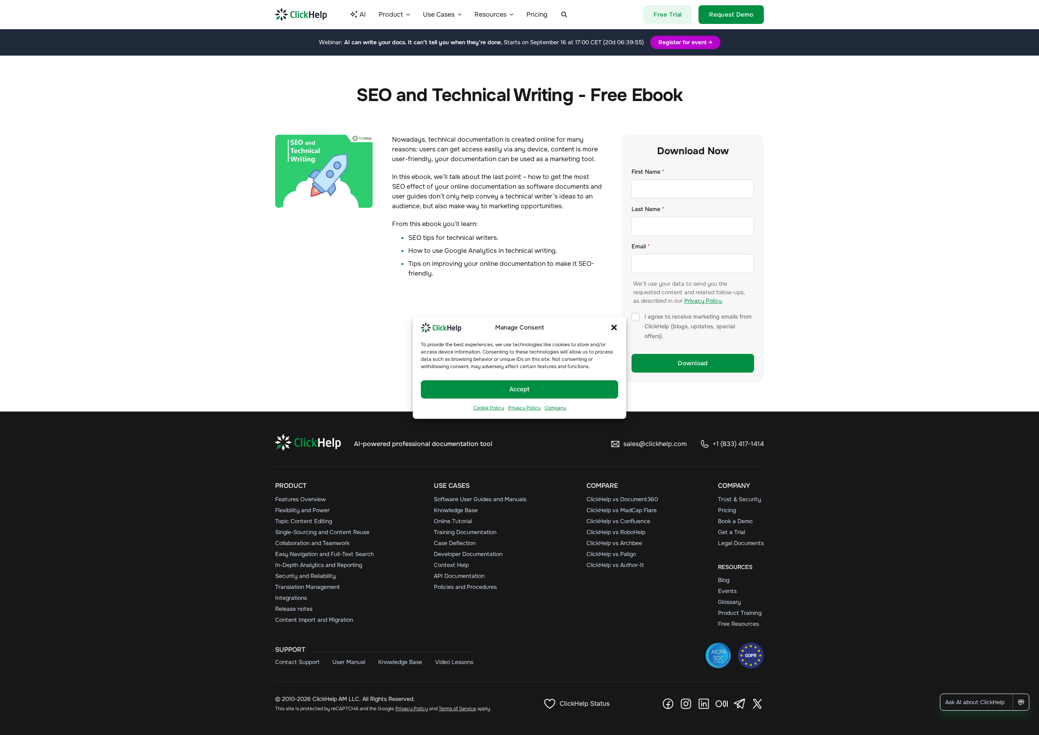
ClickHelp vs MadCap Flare (621, 510)
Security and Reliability (305, 576)
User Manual (348, 662)
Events (727, 591)
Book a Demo (735, 521)
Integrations (291, 597)
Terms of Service (457, 708)
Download (692, 363)
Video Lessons (454, 662)
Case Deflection (455, 543)
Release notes (294, 608)
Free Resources (738, 623)
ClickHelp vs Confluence (618, 521)
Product (290, 485)
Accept (519, 389)
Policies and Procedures (465, 587)
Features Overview (300, 499)
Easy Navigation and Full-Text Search (324, 554)
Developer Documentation (468, 554)
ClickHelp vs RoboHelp (615, 532)
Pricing (727, 510)
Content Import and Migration (314, 619)
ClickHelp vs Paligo (611, 554)
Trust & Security (739, 499)
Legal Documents (741, 543)
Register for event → (685, 42)
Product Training (739, 612)
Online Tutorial (453, 521)
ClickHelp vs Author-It (615, 565)
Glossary (729, 602)
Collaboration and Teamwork (312, 543)
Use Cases (452, 485)
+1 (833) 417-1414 (738, 444)
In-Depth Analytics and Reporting (318, 565)
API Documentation (459, 576)
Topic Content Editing (303, 521)
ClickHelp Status (585, 703)
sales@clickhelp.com (655, 444)
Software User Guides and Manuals (480, 499)
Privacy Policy (524, 408)
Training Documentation (465, 532)
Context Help (451, 565)
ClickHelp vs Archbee (614, 543)
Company (555, 408)
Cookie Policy (488, 408)
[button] (614, 327)
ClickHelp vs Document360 (622, 499)
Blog (723, 580)
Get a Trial (731, 532)
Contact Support (297, 662)
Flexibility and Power (302, 510)
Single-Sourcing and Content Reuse (322, 532)
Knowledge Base (456, 510)
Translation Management (307, 587)
